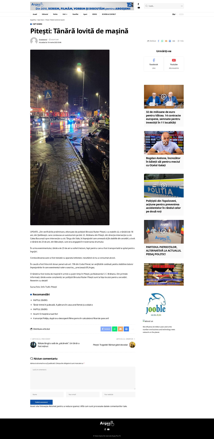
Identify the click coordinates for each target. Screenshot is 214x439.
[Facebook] (138, 4)
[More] (173, 41)
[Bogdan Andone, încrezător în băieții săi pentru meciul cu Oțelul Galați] (164, 143)
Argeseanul (43, 39)
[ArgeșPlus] (82, 6)
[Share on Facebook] (158, 41)
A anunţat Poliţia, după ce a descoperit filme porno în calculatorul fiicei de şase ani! (71, 318)
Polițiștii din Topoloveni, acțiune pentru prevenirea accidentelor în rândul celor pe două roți (163, 206)
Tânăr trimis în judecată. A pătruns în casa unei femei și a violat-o (63, 304)
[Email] (166, 41)
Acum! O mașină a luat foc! (45, 313)
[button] (174, 14)
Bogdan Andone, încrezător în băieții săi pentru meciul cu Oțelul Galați (163, 161)
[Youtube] (174, 64)
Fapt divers (37, 24)
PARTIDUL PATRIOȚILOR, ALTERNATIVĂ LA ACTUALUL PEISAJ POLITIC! (163, 250)
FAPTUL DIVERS (40, 300)
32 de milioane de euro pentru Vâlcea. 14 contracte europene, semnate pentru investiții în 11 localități (163, 117)
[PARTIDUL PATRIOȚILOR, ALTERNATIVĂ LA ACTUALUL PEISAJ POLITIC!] (164, 232)
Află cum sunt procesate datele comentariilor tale (103, 406)
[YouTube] (139, 7)
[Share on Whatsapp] (162, 41)
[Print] (170, 41)
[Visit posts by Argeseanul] (34, 41)
